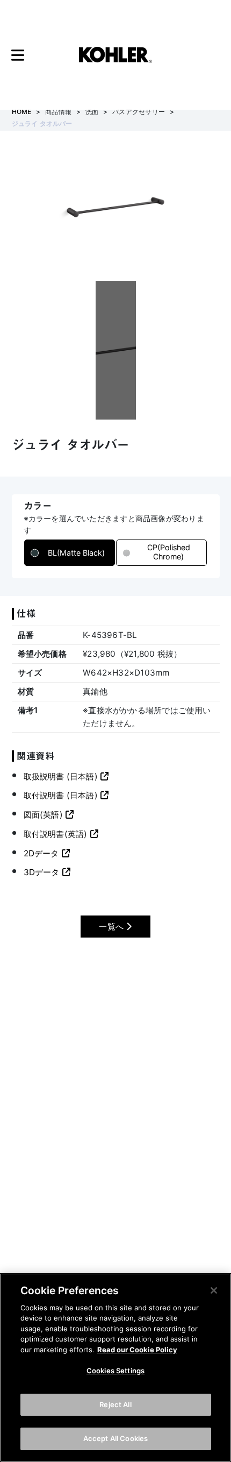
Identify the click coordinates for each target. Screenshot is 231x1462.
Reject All (115, 1404)
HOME (22, 112)
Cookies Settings (115, 1370)
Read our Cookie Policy (137, 1349)
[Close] (214, 1290)
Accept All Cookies (115, 1438)
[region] (115, 1367)
